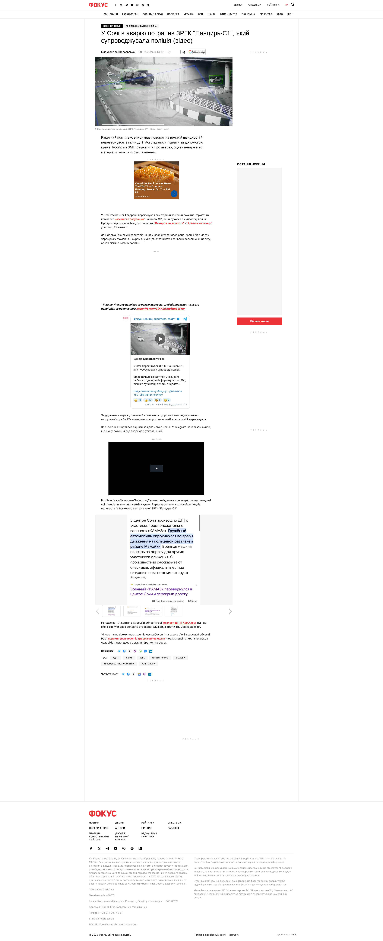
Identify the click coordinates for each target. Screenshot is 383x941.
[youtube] (115, 848)
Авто (279, 14)
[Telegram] (126, 5)
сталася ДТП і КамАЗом (179, 622)
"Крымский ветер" (199, 223)
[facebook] (91, 848)
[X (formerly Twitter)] (121, 5)
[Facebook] (115, 5)
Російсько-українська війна (141, 26)
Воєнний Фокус (153, 14)
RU (286, 5)
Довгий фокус (98, 827)
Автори (120, 827)
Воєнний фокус (111, 26)
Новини (94, 822)
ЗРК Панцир (149, 664)
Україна (189, 14)
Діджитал (266, 14)
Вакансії (173, 827)
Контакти (233, 934)
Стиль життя (228, 14)
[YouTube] (132, 5)
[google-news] (132, 848)
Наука (212, 14)
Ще (289, 14)
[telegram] (107, 848)
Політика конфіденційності (210, 934)
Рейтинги (273, 5)
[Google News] (142, 5)
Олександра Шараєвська (118, 52)
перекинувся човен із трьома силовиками (136, 638)
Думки (238, 5)
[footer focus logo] (103, 814)
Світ (200, 14)
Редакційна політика (149, 835)
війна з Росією (160, 658)
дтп (116, 658)
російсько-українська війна (119, 664)
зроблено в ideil (286, 935)
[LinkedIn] (148, 5)
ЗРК (143, 658)
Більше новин (259, 321)
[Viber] (137, 5)
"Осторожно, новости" (169, 223)
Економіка (248, 14)
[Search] (292, 4)
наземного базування (129, 219)
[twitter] (99, 848)
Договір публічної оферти (122, 836)
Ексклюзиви (130, 14)
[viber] (123, 848)
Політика (173, 14)
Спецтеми (254, 5)
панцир (181, 658)
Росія (129, 658)
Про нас (146, 827)
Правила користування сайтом (99, 836)
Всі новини (111, 14)
